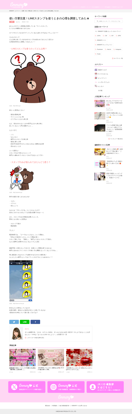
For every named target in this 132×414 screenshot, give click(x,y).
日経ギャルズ (102, 70)
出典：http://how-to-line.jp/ (16, 303)
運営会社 (47, 405)
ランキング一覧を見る (116, 139)
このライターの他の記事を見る (35, 337)
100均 (98, 35)
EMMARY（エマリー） (15, 10)
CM (106, 35)
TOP (121, 7)
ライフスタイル (103, 74)
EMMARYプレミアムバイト (104, 44)
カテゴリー (76, 7)
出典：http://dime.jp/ (14, 106)
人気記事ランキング (85, 7)
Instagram (118, 49)
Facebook (100, 49)
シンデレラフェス (104, 82)
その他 (100, 90)
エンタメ (101, 86)
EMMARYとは (115, 7)
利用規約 (54, 405)
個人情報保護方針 (64, 405)
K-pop (98, 54)
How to (109, 49)
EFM (119, 35)
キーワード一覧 (118, 58)
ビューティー (102, 78)
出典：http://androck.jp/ (15, 192)
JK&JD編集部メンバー (97, 7)
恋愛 (23, 10)
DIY (112, 35)
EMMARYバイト (101, 40)
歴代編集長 (108, 7)
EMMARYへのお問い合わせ (79, 405)
